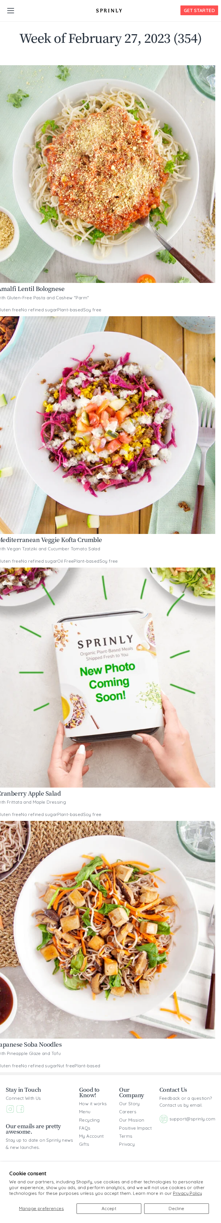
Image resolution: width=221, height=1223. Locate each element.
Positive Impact (135, 1128)
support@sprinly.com (192, 1119)
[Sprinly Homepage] (109, 11)
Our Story (129, 1103)
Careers (127, 1111)
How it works (93, 1103)
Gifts (84, 1144)
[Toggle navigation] (10, 10)
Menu (85, 1111)
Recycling (89, 1120)
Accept (109, 1208)
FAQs (85, 1128)
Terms (125, 1136)
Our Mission (131, 1120)
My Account (91, 1136)
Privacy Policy (187, 1193)
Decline (176, 1208)
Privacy (127, 1144)
